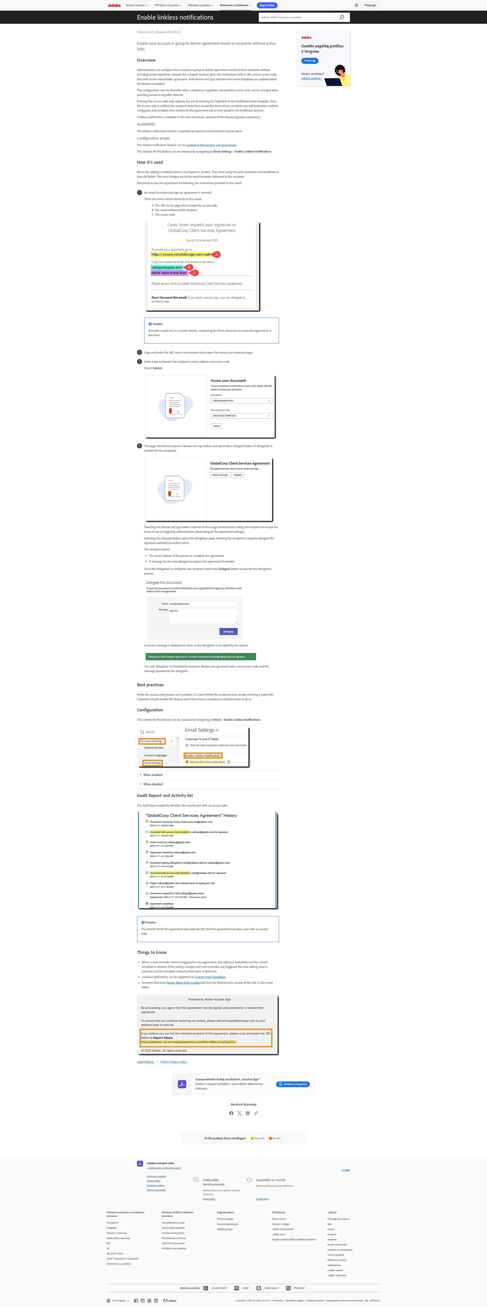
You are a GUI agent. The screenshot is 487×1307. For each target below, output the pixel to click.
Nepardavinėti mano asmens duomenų (345, 1300)
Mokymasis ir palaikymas (234, 5)
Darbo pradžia (153, 1181)
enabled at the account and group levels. (211, 145)
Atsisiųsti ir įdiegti (280, 1224)
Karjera (331, 1229)
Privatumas (278, 1300)
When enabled (152, 775)
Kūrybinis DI (112, 1222)
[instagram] (143, 1301)
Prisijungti (370, 5)
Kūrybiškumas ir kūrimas (174, 1238)
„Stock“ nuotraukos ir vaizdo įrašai (123, 1258)
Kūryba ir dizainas (135, 5)
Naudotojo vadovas (156, 1185)
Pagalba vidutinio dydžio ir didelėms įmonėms (294, 1239)
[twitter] (149, 1301)
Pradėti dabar (262, 1199)
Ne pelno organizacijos (227, 1224)
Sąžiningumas (334, 1265)
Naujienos (332, 1239)
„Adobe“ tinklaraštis (337, 1275)
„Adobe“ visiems (335, 1270)
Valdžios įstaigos (225, 1229)
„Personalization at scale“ (173, 1222)
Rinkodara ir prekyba (199, 5)
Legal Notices (145, 1062)
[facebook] (136, 1301)
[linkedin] (156, 1301)
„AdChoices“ (374, 1300)
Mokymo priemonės (156, 1190)
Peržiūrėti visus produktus (119, 1264)
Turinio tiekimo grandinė (173, 1228)
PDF (108, 1243)
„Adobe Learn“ (279, 1234)
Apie (330, 1224)
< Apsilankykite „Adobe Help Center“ (164, 1168)
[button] (356, 5)
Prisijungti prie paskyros (339, 1219)
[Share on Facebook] (231, 1114)
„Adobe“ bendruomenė (283, 1229)
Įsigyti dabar (267, 5)
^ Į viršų (345, 1170)
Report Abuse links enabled (184, 982)
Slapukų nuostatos (315, 1300)
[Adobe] (114, 5)
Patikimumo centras (337, 1260)
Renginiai (332, 1234)
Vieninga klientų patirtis (173, 1233)
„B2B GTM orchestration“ (173, 1243)
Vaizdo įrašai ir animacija (118, 1238)
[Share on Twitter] (239, 1114)
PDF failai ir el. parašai (166, 5)
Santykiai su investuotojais (340, 1249)
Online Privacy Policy (174, 1062)
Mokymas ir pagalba (156, 1176)
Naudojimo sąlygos (295, 1300)
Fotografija (112, 1228)
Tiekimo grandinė (336, 1255)
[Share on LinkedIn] (247, 1114)
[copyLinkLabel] (256, 1114)
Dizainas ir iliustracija (117, 1233)
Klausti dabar (209, 1199)
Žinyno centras (279, 1219)
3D (108, 1248)
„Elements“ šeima (115, 1253)
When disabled (153, 784)
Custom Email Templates (210, 977)
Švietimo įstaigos (225, 1219)
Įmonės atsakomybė (337, 1244)
